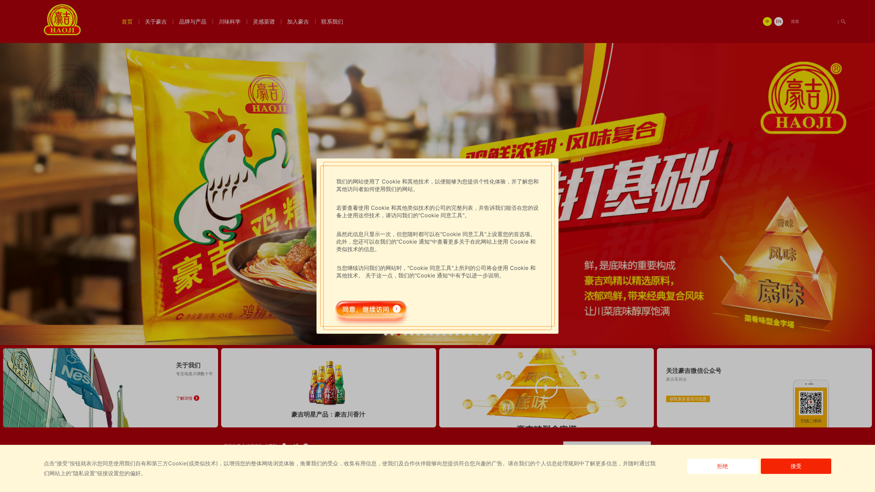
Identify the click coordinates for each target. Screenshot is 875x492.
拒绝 (722, 466)
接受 (796, 466)
